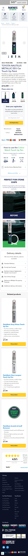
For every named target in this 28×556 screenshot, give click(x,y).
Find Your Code (5, 484)
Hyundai (16, 507)
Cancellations (18, 483)
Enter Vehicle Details (6, 486)
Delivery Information (19, 488)
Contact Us (4, 482)
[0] (25, 8)
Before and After (13, 173)
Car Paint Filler (5, 509)
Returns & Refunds (19, 486)
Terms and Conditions (19, 490)
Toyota (13, 23)
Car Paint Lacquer (6, 507)
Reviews (16, 478)
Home (2, 23)
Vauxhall (16, 516)
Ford (16, 505)
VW (15, 518)
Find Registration (14, 122)
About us (4, 480)
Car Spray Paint (5, 498)
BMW (16, 500)
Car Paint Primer (5, 505)
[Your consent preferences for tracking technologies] (2, 553)
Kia (15, 509)
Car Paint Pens (5, 500)
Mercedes (17, 511)
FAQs (3, 492)
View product (14, 344)
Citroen (16, 503)
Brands (7, 23)
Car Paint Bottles (6, 503)
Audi (16, 498)
